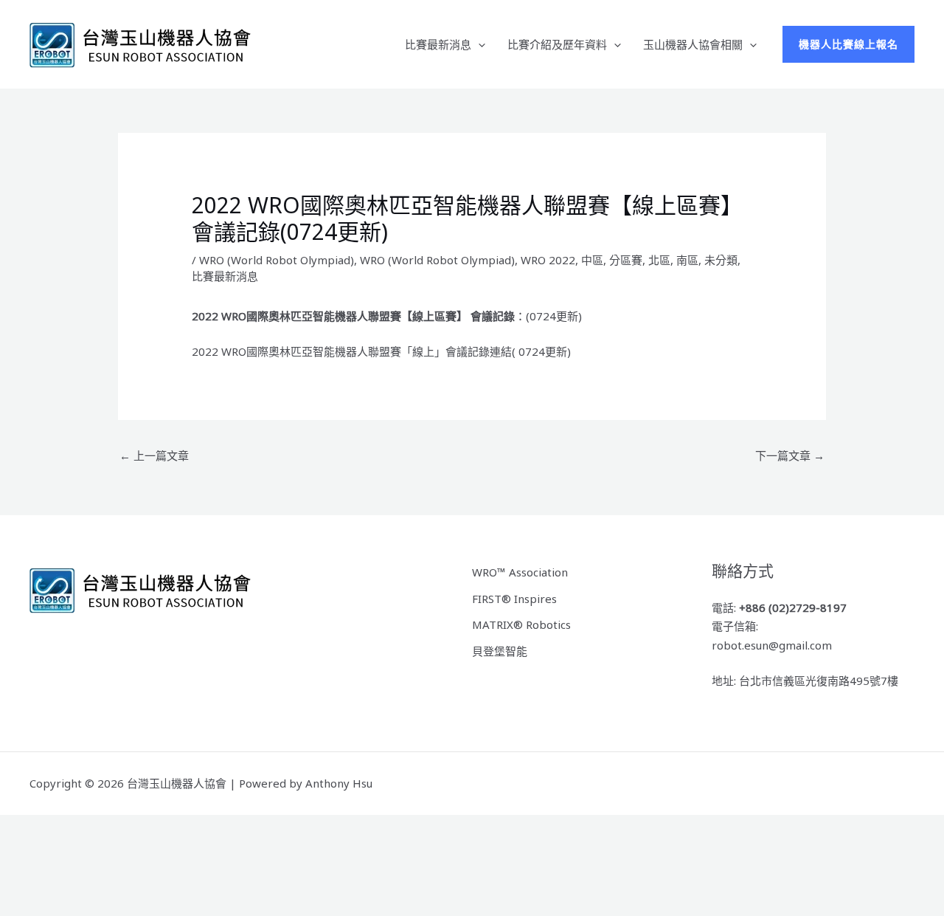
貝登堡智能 (499, 651)
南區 (687, 259)
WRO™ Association (520, 572)
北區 (659, 259)
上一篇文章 (154, 455)
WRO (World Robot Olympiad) (276, 259)
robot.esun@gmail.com (772, 645)
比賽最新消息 (438, 44)
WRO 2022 (548, 259)
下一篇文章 (790, 455)
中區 (592, 259)
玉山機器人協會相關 (693, 44)
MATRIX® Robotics (521, 624)
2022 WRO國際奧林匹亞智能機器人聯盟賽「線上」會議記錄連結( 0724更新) (381, 351)
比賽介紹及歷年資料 (557, 44)
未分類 (721, 259)
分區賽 (625, 259)
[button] (478, 44)
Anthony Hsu (338, 783)
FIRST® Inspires (514, 598)
